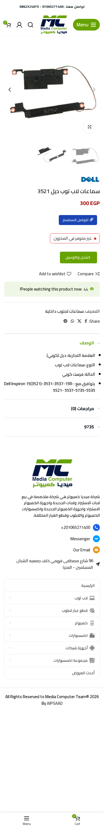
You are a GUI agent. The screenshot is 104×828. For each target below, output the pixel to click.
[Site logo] (53, 24)
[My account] (19, 24)
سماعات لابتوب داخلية (64, 311)
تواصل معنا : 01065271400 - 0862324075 (52, 6)
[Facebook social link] (86, 321)
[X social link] (79, 321)
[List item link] (52, 527)
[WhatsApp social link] (72, 321)
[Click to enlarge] (89, 127)
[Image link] (52, 473)
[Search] (30, 24)
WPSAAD (55, 703)
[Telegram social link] (65, 321)
